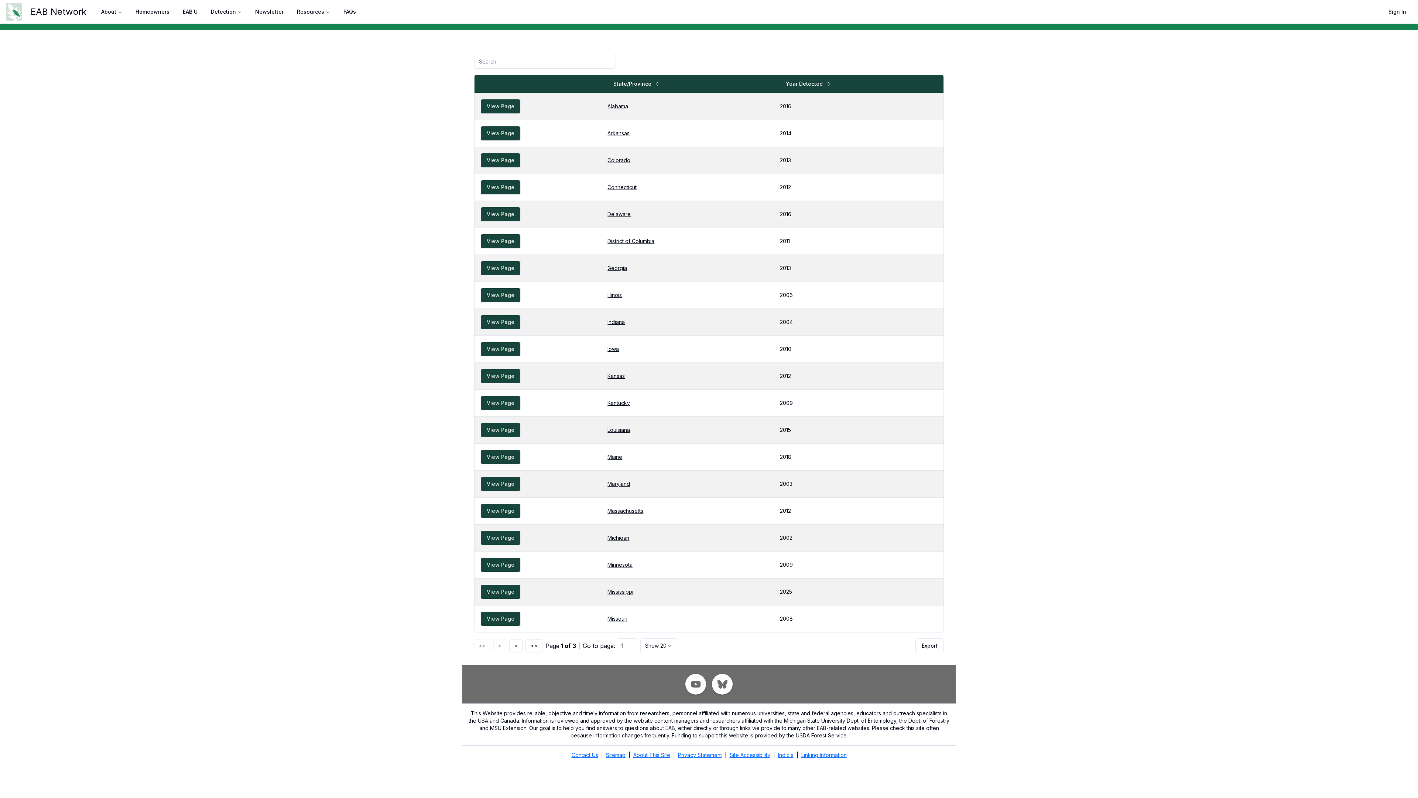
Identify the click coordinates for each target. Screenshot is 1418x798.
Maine (614, 457)
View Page (500, 106)
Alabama (617, 106)
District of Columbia (630, 241)
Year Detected (804, 84)
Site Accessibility (750, 755)
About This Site (651, 755)
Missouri (617, 618)
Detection (223, 11)
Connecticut (622, 187)
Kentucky (618, 403)
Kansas (616, 376)
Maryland (618, 484)
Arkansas (618, 133)
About (108, 11)
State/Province (632, 84)
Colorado (618, 160)
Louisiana (618, 430)
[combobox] (658, 645)
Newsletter (269, 11)
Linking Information (824, 755)
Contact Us (585, 755)
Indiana (616, 322)
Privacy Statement (700, 755)
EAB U (190, 11)
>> (534, 645)
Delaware (619, 214)
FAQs (349, 11)
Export (930, 645)
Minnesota (620, 565)
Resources (310, 11)
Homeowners (152, 11)
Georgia (617, 268)
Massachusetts (625, 511)
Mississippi (620, 592)
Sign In (1397, 11)
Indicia (786, 755)
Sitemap (616, 755)
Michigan (618, 538)
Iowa (613, 349)
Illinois (614, 295)
